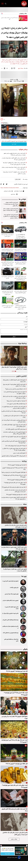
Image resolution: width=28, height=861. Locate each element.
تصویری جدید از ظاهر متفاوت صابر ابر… (10, 600)
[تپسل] (2, 123)
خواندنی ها (22, 199)
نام (26, 317)
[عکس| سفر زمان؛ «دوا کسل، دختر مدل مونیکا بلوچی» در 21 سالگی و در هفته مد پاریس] (22, 216)
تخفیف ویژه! (7, 854)
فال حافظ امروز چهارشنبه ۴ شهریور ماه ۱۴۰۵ (16, 480)
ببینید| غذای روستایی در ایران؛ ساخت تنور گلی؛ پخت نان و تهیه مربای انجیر (13, 421)
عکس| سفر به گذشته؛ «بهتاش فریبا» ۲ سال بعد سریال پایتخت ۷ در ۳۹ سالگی (14, 385)
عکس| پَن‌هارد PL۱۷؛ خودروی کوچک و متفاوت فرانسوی (13, 456)
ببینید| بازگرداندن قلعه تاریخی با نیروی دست (16, 404)
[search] (5, 4)
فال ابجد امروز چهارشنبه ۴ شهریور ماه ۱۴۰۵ (16, 465)
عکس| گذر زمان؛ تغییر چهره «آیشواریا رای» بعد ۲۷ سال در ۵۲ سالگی (13, 437)
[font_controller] (7, 68)
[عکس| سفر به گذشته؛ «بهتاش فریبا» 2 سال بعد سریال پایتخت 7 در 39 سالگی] (22, 204)
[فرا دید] (24, 3)
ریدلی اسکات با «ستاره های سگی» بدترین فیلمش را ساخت (14, 416)
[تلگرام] (6, 184)
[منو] (2, 4)
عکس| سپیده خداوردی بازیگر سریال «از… (9, 613)
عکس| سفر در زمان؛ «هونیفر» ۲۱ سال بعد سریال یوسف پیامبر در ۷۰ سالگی (14, 173)
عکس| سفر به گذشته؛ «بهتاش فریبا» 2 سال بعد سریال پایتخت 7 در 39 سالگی (11, 204)
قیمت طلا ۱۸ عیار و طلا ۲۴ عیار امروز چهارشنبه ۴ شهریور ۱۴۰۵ (13, 468)
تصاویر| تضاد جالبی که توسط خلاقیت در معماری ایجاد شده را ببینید (14, 380)
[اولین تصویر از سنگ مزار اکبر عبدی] (23, 595)
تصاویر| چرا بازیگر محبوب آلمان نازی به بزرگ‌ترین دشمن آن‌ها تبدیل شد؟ (13, 442)
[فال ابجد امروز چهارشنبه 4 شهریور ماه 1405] (14, 660)
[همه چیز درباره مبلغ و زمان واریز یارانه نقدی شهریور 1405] (14, 798)
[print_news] (12, 69)
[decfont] (2, 68)
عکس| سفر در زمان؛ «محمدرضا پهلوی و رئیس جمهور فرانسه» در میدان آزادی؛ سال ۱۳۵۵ (14, 154)
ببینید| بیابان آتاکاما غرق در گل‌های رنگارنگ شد (15, 429)
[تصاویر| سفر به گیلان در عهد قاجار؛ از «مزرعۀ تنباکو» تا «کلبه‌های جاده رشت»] (14, 559)
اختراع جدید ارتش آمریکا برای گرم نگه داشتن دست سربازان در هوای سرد (14, 392)
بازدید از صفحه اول (18, 191)
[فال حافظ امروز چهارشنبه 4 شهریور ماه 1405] (14, 753)
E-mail (25, 322)
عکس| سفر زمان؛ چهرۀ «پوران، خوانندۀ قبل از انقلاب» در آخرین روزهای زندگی (13, 425)
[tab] (15, 371)
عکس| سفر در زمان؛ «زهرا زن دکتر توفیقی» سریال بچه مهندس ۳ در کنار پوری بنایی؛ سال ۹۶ (14, 163)
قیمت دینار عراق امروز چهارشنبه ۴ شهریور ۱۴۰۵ (15, 494)
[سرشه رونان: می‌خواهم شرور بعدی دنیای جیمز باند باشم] (23, 640)
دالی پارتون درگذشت (14, 587)
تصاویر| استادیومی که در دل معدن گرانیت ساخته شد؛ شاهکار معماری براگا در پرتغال (14, 433)
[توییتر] (3, 184)
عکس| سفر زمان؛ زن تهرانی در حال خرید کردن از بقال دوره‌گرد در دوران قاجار (10, 210)
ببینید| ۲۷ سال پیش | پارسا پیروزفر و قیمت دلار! (15, 446)
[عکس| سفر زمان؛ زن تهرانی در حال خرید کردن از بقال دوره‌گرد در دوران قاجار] (22, 210)
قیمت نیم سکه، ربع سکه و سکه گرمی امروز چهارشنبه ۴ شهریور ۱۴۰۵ (14, 476)
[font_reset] (4, 68)
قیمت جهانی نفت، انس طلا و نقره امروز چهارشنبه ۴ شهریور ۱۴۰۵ (14, 483)
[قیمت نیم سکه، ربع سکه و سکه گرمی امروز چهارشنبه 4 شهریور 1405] (14, 729)
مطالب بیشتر (14, 839)
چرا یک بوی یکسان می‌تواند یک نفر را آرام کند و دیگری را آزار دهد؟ (13, 412)
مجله (25, 504)
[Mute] (5, 138)
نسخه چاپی (13, 194)
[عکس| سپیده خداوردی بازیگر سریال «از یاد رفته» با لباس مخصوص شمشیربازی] (23, 615)
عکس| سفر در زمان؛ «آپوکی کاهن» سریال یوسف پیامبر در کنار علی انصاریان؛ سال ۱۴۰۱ (13, 159)
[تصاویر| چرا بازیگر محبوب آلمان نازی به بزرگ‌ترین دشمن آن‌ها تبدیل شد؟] (23, 582)
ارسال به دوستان (7, 191)
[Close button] (27, 845)
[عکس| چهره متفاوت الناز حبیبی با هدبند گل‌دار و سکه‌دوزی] (23, 608)
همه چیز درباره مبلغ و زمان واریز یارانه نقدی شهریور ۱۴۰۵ (13, 487)
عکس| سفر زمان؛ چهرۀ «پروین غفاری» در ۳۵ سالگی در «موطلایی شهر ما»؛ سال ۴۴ (13, 449)
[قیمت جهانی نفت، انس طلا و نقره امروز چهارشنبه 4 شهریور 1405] (14, 775)
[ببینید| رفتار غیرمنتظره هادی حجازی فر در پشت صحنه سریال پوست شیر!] (23, 621)
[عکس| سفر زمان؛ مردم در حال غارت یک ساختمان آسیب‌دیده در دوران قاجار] (14, 515)
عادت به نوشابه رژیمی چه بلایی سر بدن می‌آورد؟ (15, 389)
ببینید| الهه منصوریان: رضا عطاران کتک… (10, 633)
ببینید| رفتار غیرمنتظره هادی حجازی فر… (10, 620)
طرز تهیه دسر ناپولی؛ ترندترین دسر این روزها (16, 401)
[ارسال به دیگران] (14, 69)
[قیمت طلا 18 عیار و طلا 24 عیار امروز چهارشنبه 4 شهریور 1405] (14, 682)
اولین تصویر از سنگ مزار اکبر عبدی (11, 594)
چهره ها (24, 576)
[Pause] (3, 138)
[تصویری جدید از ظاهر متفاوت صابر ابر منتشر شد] (23, 602)
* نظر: (26, 327)
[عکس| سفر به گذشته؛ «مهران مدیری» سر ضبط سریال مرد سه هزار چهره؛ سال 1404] (14, 537)
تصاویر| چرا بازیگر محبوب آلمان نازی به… (10, 581)
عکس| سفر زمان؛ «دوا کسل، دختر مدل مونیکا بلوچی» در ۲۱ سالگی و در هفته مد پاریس (13, 407)
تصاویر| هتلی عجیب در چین (19, 453)
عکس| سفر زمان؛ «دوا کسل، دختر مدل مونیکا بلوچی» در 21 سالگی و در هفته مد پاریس (11, 216)
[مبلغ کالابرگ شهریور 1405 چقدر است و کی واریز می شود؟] (14, 706)
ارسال (14, 337)
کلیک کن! (14, 144)
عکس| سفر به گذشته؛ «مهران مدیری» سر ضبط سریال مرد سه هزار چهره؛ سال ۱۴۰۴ (13, 498)
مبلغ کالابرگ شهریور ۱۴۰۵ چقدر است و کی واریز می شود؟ (13, 472)
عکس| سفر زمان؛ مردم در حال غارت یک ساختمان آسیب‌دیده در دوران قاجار (15, 491)
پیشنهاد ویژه (22, 343)
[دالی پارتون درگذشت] (23, 589)
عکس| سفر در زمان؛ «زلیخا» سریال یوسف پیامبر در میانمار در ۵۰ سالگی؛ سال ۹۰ (13, 168)
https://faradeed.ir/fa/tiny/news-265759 (10, 188)
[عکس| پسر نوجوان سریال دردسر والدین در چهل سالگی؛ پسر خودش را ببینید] (23, 628)
